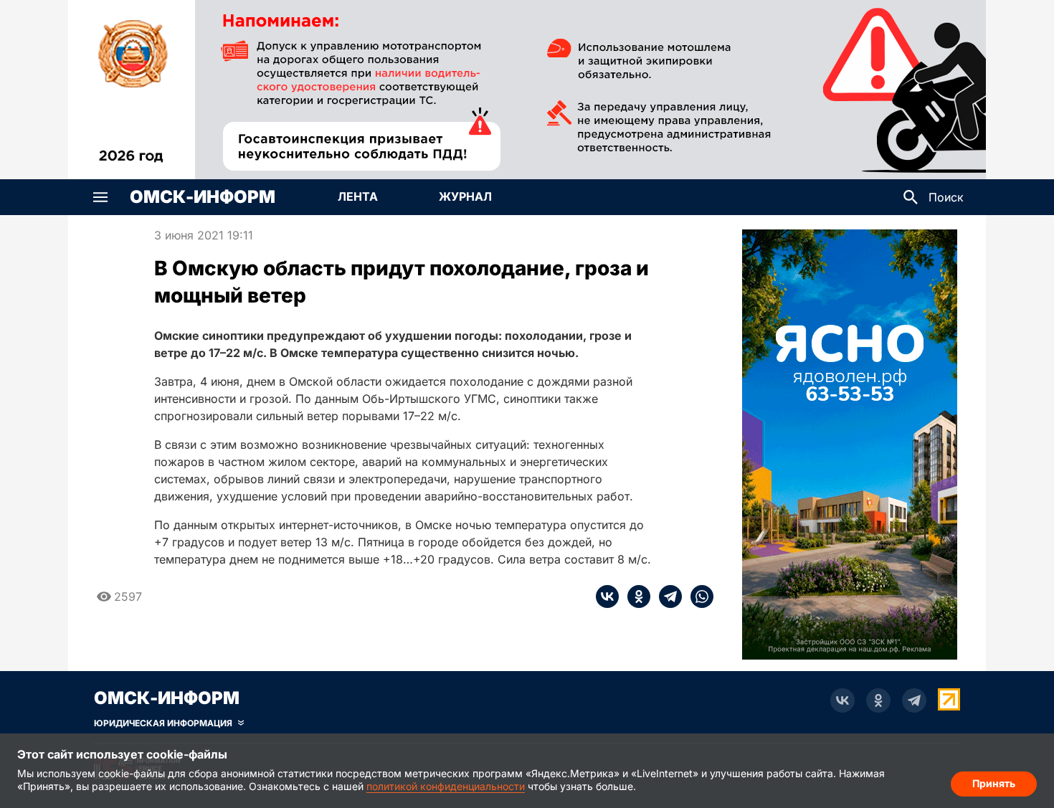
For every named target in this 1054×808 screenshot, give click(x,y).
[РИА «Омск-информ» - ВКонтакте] (842, 700)
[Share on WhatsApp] (697, 596)
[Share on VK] (607, 596)
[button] (100, 197)
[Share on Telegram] (666, 596)
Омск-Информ (202, 197)
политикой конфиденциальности (445, 786)
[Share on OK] (634, 596)
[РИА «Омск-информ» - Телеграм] (914, 700)
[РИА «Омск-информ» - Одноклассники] (878, 700)
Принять (993, 783)
